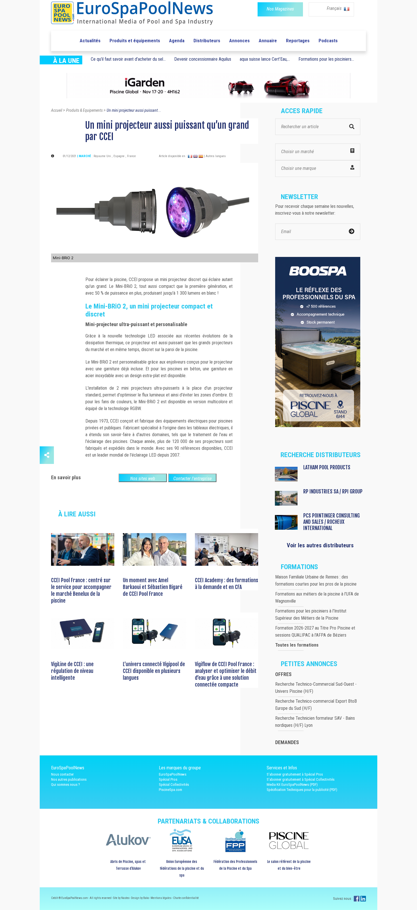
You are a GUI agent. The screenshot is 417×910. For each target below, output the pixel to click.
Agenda (176, 40)
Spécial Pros (168, 779)
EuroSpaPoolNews (172, 774)
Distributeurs (206, 40)
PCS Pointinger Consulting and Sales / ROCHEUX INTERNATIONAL (331, 521)
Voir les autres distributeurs (320, 545)
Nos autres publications (69, 779)
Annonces (239, 40)
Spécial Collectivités (174, 784)
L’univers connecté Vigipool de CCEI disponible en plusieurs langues (154, 671)
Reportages (297, 40)
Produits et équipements (134, 40)
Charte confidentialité (186, 898)
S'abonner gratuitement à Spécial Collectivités (300, 779)
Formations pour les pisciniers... (326, 59)
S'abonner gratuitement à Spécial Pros (295, 774)
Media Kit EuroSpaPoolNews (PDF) (292, 784)
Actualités (90, 40)
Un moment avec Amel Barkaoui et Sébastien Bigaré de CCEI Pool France (152, 587)
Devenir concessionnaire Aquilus (202, 59)
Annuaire (268, 40)
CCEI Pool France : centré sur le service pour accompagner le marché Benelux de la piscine (81, 590)
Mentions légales (161, 898)
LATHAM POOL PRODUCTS (326, 467)
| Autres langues (215, 156)
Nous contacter (62, 774)
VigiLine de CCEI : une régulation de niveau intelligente (72, 671)
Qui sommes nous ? (65, 784)
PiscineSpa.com (170, 789)
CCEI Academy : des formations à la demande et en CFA (226, 583)
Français (335, 8)
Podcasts (328, 40)
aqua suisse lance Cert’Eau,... (265, 59)
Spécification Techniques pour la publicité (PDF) (302, 789)
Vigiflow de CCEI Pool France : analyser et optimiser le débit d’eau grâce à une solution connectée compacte (225, 674)
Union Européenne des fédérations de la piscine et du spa (182, 868)
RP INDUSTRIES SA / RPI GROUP (333, 491)
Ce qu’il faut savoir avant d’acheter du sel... (128, 59)
